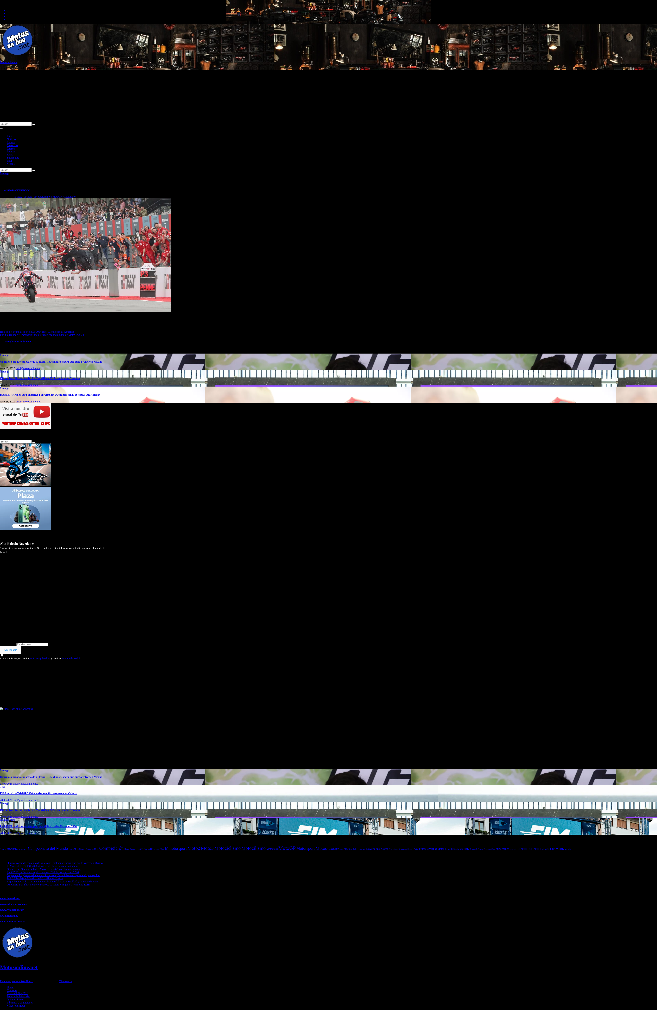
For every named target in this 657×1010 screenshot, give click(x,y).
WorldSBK (550, 849)
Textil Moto (533, 849)
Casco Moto (74, 849)
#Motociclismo (42, 196)
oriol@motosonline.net (17, 189)
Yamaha (568, 849)
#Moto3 (28, 196)
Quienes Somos (15, 999)
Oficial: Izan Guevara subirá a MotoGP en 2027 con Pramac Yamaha (40, 378)
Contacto (12, 990)
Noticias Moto (7, 819)
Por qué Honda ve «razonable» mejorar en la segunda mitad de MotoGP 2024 (42, 334)
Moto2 (193, 848)
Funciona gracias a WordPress (16, 981)
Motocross (12, 145)
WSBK (560, 848)
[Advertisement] (328, 96)
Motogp (11, 148)
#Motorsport (69, 196)
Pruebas (11, 151)
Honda (140, 849)
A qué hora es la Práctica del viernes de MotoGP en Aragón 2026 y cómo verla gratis (52, 881)
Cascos (82, 849)
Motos (321, 848)
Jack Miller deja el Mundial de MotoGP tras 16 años (35, 878)
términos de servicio (71, 658)
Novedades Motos (377, 848)
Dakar (126, 849)
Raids (10, 154)
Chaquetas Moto (92, 849)
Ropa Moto (457, 849)
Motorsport (305, 848)
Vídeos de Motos (16, 1005)
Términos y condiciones (20, 1002)
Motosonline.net (8, 62)
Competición (111, 848)
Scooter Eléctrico (476, 849)
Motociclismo (227, 848)
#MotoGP (56, 196)
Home (10, 987)
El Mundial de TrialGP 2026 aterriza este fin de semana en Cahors (38, 793)
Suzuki (513, 849)
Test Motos (521, 849)
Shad (493, 849)
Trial (9, 160)
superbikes (502, 848)
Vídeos (11, 163)
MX (346, 848)
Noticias (11, 139)
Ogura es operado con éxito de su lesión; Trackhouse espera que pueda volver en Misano (51, 361)
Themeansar (65, 981)
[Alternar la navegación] (1, 128)
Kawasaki (148, 849)
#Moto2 (18, 196)
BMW (9, 849)
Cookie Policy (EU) (17, 993)
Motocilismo (253, 848)
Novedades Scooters (397, 849)
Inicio (10, 136)
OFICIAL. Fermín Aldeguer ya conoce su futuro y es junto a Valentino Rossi (48, 884)
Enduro (11, 142)
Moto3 (207, 848)
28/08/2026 (6, 783)
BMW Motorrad (19, 849)
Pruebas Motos (436, 848)
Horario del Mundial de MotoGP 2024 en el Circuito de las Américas (37, 331)
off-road (409, 849)
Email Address (8, 644)
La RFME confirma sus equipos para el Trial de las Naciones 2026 (38, 826)
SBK (466, 848)
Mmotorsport (176, 848)
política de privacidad (39, 658)
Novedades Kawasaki (357, 849)
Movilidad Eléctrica (335, 849)
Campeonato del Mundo (48, 848)
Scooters (487, 849)
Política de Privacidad (18, 996)
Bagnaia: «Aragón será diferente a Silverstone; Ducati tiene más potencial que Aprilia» (50, 394)
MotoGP (287, 848)
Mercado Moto (158, 849)
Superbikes (13, 157)
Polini (416, 849)
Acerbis (3, 849)
